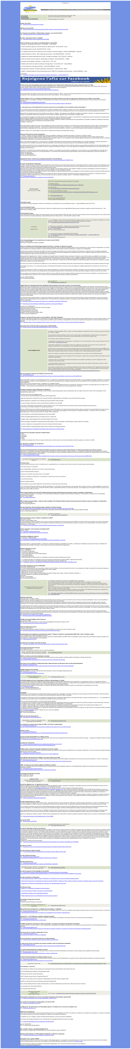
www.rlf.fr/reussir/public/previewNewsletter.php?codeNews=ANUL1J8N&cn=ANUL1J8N (44, 851)
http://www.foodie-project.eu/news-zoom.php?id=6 (35, 623)
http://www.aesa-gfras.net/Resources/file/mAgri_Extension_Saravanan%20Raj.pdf (42, 303)
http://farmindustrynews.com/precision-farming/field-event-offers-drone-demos (41, 630)
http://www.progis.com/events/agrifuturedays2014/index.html (37, 615)
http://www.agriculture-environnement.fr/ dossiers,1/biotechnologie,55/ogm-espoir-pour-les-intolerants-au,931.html (38, 769)
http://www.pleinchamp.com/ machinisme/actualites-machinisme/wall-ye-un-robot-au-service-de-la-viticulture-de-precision (42, 659)
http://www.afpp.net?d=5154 (30, 821)
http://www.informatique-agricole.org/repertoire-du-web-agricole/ (38, 1021)
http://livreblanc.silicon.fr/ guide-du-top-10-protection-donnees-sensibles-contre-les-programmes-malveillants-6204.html (43, 945)
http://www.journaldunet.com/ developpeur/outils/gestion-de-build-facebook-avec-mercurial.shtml (36, 960)
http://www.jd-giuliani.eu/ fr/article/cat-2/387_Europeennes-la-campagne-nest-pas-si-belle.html (37, 176)
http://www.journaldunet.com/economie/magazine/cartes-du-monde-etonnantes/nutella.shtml (45, 644)
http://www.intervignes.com (43, 788)
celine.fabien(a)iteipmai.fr (29, 497)
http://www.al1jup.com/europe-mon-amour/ (33, 24)
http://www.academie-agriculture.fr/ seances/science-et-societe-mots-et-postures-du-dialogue (34, 532)
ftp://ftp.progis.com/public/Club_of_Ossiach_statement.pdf (37, 614)
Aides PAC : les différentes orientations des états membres (35, 888)
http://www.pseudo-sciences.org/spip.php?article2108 (36, 34)
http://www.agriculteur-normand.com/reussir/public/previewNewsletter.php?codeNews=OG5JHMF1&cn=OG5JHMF (50, 841)
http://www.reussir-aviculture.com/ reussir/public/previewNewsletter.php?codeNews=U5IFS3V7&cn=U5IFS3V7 (38, 857)
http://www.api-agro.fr (28, 686)
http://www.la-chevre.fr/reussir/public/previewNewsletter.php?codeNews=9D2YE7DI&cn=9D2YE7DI (47, 846)
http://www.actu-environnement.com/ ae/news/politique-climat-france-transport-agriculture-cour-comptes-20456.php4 (39, 753)
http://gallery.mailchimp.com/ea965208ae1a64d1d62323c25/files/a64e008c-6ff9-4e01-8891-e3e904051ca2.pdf (50, 562)
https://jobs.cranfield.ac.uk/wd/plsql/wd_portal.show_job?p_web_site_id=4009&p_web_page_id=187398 (48, 508)
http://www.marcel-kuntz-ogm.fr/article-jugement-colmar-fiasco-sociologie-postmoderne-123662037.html (48, 160)
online (68, 3)
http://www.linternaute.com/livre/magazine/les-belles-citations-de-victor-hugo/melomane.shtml (45, 29)
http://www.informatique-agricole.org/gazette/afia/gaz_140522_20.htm (40, 998)
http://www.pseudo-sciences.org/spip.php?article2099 (36, 39)
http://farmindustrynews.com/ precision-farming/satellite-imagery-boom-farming (32, 672)
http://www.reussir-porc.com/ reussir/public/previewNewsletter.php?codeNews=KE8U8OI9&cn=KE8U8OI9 (39, 863)
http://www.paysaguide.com (29, 709)
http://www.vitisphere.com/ (29, 1008)
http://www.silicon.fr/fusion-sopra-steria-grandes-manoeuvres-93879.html (40, 939)
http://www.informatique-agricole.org (31, 1003)
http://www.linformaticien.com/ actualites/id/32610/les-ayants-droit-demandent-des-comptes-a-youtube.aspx (38, 952)
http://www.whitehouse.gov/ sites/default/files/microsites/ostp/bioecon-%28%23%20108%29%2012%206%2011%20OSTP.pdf (43, 732)
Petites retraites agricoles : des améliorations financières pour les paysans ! (39, 895)
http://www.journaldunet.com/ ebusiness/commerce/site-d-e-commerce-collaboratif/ (33, 934)
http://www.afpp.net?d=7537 (30, 639)
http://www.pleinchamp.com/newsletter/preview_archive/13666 (38, 816)
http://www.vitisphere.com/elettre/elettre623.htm (34, 797)
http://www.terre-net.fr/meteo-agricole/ (32, 717)
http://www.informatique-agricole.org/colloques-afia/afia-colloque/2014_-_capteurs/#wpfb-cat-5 (46, 74)
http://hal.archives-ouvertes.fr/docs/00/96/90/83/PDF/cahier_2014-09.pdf (40, 327)
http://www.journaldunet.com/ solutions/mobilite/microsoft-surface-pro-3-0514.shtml (33, 919)
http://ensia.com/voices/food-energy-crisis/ (33, 739)
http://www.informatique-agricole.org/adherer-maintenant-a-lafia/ (38, 1035)
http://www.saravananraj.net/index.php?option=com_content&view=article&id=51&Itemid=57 (45, 301)
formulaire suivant (78, 1041)
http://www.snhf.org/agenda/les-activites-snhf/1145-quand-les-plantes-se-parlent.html (43, 525)
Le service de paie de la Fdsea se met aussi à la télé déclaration (36, 890)
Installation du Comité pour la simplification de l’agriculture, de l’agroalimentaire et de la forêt (43, 883)
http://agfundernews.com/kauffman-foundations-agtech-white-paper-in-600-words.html (43, 429)
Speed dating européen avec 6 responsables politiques (34, 893)
